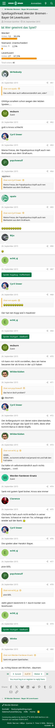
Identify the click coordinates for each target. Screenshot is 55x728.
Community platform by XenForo (25, 717)
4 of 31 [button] (28, 674)
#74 (52, 486)
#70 (52, 356)
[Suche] (51, 3)
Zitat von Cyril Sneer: (12, 180)
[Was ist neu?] (46, 3)
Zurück (18, 674)
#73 (52, 445)
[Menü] (4, 3)
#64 (52, 171)
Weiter (37, 674)
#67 (52, 269)
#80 (52, 649)
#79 (52, 624)
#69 (52, 331)
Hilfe (26, 711)
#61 (52, 83)
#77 (52, 561)
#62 (52, 122)
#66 (52, 246)
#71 (52, 382)
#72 (52, 415)
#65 (52, 207)
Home (32, 711)
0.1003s (42, 723)
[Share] (47, 83)
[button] (53, 725)
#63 (52, 145)
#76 (52, 538)
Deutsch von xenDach (15, 719)
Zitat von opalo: (10, 88)
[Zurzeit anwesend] (7, 139)
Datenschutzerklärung (12, 711)
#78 (52, 584)
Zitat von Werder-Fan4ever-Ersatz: (18, 655)
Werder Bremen (11, 705)
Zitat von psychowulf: (12, 388)
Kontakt (5, 709)
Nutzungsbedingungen (21, 709)
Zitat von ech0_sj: (10, 450)
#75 (52, 509)
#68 (52, 294)
